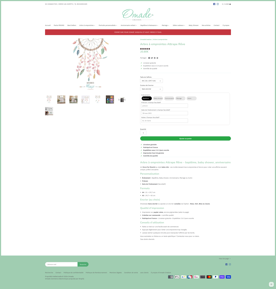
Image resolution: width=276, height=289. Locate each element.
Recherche (49, 273)
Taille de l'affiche (146, 77)
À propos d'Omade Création (161, 273)
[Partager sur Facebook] (149, 58)
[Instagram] (230, 264)
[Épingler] (154, 58)
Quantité (143, 129)
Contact (58, 273)
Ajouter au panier (185, 138)
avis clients (144, 273)
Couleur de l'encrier (147, 85)
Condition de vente (131, 273)
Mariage (179, 98)
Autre (189, 98)
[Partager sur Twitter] (152, 58)
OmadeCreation (146, 39)
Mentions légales (116, 273)
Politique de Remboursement (96, 273)
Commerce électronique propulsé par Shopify (67, 279)
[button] (145, 49)
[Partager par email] (157, 58)
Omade (71, 276)
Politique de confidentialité (73, 273)
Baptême (146, 98)
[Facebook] (227, 264)
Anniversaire (169, 98)
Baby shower (158, 98)
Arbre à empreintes (160, 39)
